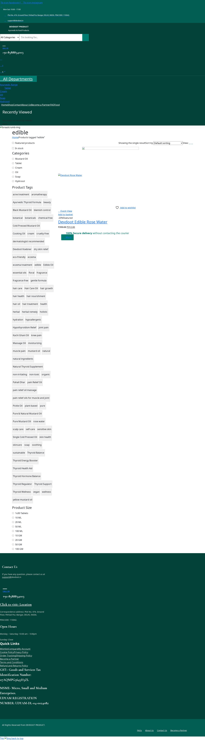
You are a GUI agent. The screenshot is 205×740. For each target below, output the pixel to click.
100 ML (19, 531)
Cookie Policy (7, 652)
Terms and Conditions (11, 662)
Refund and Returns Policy (14, 665)
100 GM (19, 548)
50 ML (18, 526)
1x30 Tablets (21, 513)
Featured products (25, 143)
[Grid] (192, 143)
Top (2, 738)
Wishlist (4, 648)
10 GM (18, 535)
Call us (5, 48)
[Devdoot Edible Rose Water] (98, 175)
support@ (6, 577)
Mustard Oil (21, 158)
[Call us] (4, 44)
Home (15, 137)
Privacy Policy (21, 652)
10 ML (18, 517)
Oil (16, 172)
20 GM (18, 540)
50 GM (18, 544)
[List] (190, 143)
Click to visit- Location (16, 604)
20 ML (18, 522)
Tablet (18, 163)
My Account (24, 648)
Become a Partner (9, 658)
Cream (18, 167)
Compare (13, 648)
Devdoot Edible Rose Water (82, 221)
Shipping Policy (24, 655)
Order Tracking (8, 655)
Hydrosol (20, 181)
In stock (19, 148)
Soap (17, 176)
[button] (65, 214)
